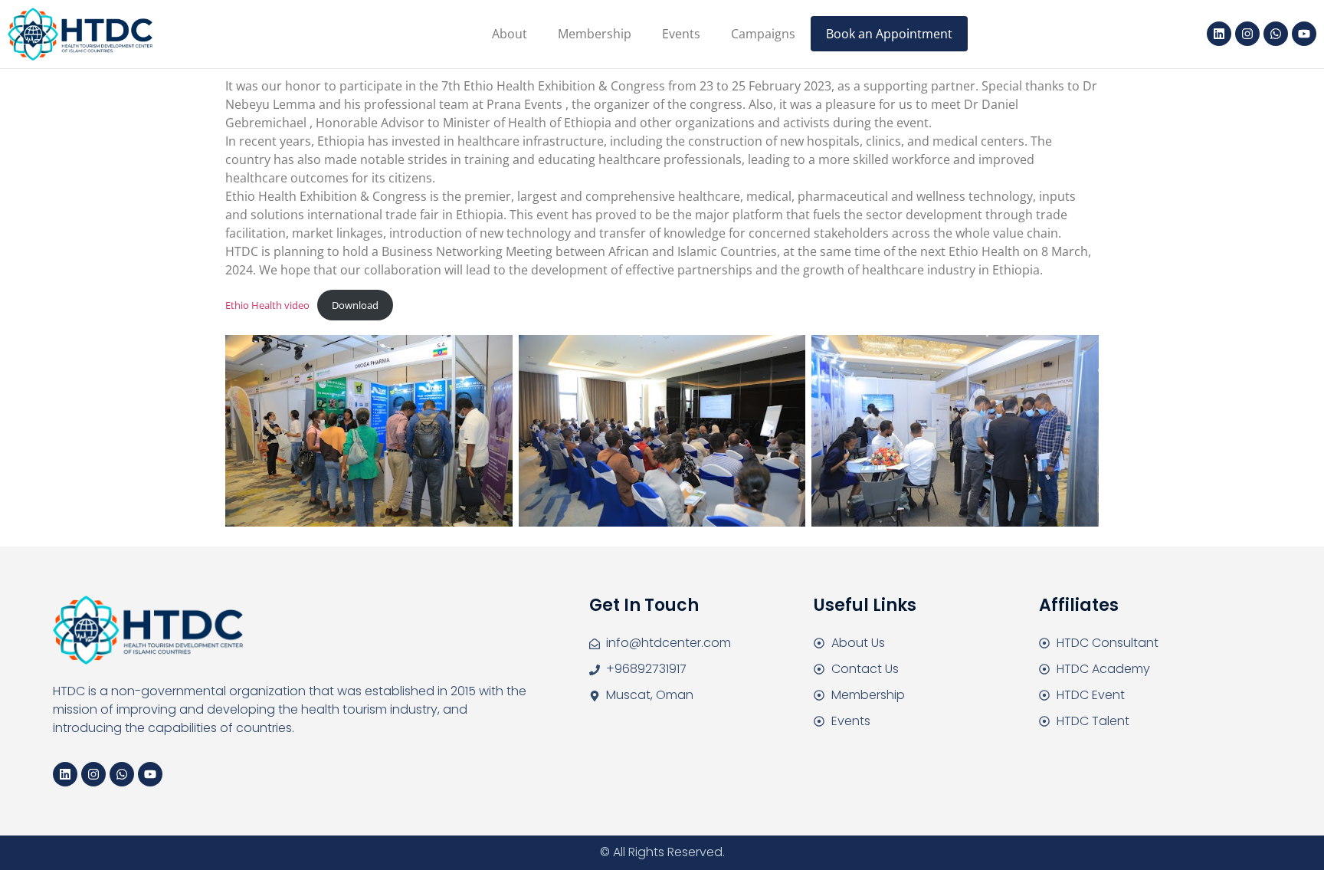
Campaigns (763, 33)
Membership (594, 33)
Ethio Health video (267, 305)
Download (355, 305)
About (509, 33)
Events (681, 33)
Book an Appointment (889, 33)
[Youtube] (1304, 33)
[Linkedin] (1219, 33)
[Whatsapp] (1275, 33)
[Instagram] (1247, 33)
